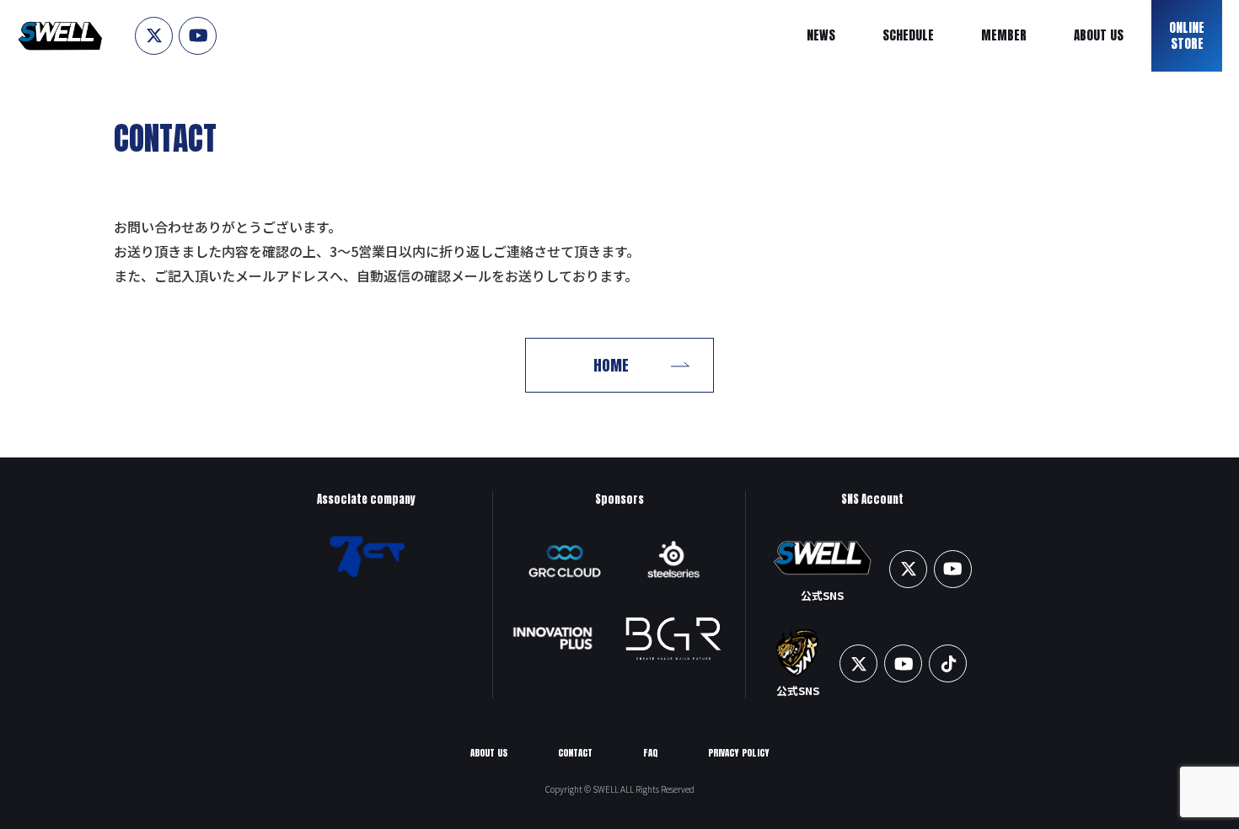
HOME (611, 365)
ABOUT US (488, 753)
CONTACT (575, 753)
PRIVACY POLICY (739, 753)
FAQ (650, 753)
